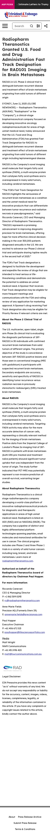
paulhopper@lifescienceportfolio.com (25, 632)
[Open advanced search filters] (38, 26)
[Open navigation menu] (5, 26)
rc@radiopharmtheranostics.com (22, 600)
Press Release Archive (29, 816)
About (12, 816)
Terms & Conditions (25, 829)
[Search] (31, 26)
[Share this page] (46, 26)
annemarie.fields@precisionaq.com (23, 614)
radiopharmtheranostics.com (17, 560)
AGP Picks (7, 4)
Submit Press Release (25, 823)
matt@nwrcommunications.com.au (23, 654)
